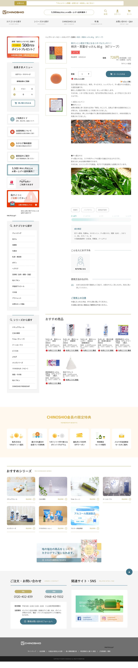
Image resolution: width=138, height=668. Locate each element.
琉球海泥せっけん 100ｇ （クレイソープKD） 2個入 (53, 373)
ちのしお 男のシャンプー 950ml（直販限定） (88, 341)
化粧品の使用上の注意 (55, 651)
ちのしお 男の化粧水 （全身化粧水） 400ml (106, 341)
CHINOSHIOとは (69, 23)
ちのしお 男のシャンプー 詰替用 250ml (70, 341)
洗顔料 (73, 37)
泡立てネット (68, 372)
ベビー (58, 37)
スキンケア (66, 37)
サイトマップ (32, 651)
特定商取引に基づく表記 (88, 651)
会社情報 (42, 651)
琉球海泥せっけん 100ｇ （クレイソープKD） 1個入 (123, 341)
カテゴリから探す (13, 23)
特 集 (96, 23)
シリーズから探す (41, 23)
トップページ (49, 37)
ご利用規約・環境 (104, 651)
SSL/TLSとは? (11, 215)
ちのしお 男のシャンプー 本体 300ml (53, 341)
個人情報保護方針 (71, 651)
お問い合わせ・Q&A (124, 23)
